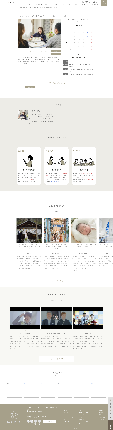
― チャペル (67, 414)
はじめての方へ (83, 414)
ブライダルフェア (103, 4)
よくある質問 (102, 417)
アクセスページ (91, 179)
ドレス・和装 (53, 4)
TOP (19, 7)
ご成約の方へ (82, 417)
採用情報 (49, 421)
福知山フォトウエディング (82, 4)
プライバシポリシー (83, 428)
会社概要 (75, 428)
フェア (62, 4)
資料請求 (101, 412)
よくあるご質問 (29, 179)
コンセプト (30, 4)
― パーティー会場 (68, 417)
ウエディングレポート (84, 421)
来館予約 (101, 410)
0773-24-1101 (92, 2)
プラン (70, 4)
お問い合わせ (94, 4)
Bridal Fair (23, 7)
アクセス (101, 414)
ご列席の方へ (82, 419)
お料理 (45, 4)
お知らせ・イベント (84, 423)
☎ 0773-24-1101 (55, 181)
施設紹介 (37, 4)
